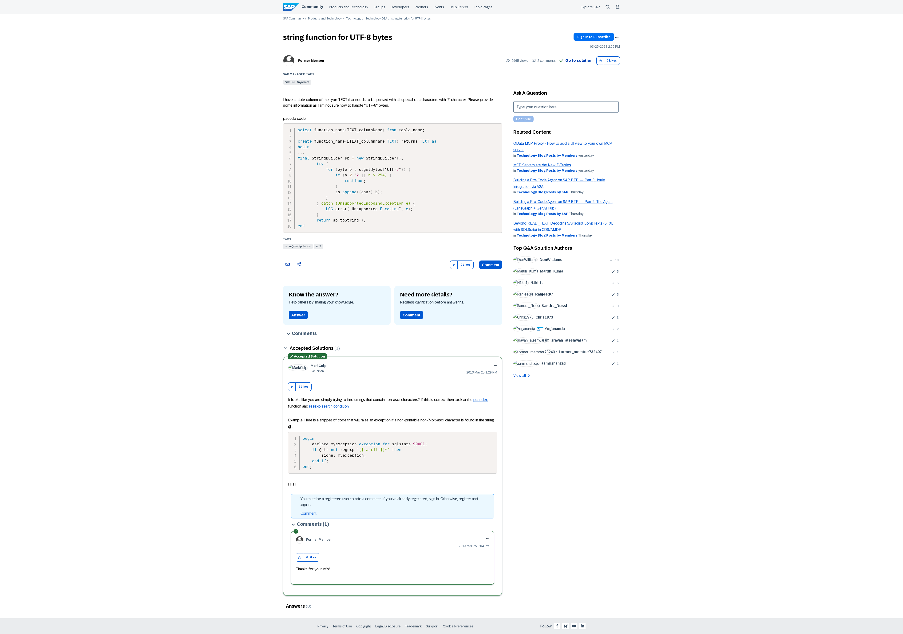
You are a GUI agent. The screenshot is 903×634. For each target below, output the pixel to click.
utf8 (318, 246)
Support (432, 626)
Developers (400, 7)
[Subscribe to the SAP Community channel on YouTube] (574, 626)
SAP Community (293, 18)
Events (439, 7)
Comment (490, 265)
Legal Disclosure (388, 626)
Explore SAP (590, 7)
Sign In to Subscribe (593, 37)
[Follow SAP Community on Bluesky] (565, 626)
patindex (480, 400)
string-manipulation (298, 246)
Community (312, 7)
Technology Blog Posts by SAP (542, 192)
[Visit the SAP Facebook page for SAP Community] (557, 626)
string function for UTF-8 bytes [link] (411, 18)
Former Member (311, 60)
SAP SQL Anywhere (297, 82)
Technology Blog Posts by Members (547, 155)
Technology (353, 18)
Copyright (363, 626)
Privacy (322, 626)
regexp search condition (329, 406)
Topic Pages (483, 7)
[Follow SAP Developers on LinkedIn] (582, 626)
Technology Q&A (376, 18)
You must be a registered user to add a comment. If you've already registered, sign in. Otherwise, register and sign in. (389, 501)
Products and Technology (348, 7)
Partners (421, 7)
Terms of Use (342, 626)
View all (519, 375)
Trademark (413, 626)
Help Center (459, 7)
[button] (600, 61)
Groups (379, 7)
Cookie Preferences (458, 626)
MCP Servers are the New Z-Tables (542, 165)
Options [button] (617, 37)
